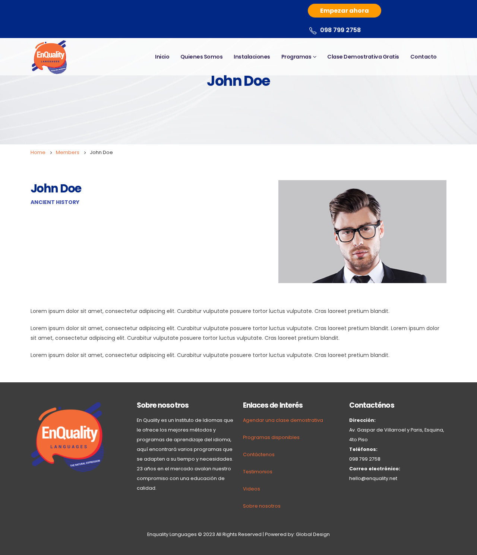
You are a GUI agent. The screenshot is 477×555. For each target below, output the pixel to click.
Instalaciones (252, 56)
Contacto (423, 56)
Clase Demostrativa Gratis (363, 56)
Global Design (313, 534)
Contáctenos (259, 454)
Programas (296, 56)
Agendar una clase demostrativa (283, 420)
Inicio (162, 56)
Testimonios (257, 471)
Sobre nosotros (262, 506)
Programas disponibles (271, 437)
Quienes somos (201, 56)
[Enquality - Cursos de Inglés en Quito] (49, 56)
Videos (251, 489)
